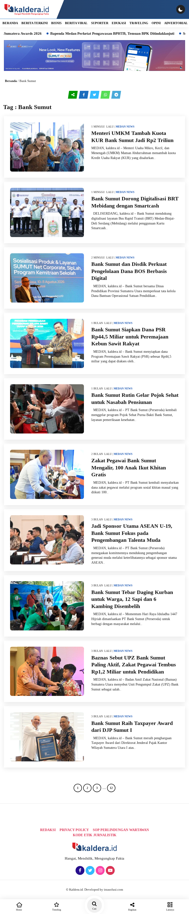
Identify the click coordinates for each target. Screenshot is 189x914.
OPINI (156, 23)
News (130, 126)
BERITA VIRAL (76, 23)
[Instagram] (99, 871)
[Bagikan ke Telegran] (116, 95)
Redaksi (48, 830)
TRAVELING (138, 23)
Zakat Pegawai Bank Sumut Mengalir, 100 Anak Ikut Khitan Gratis (128, 467)
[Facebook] (79, 871)
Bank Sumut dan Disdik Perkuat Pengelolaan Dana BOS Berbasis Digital (129, 271)
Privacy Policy (74, 830)
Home (19, 909)
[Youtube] (110, 871)
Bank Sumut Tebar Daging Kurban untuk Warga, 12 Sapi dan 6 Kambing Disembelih (132, 599)
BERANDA (10, 23)
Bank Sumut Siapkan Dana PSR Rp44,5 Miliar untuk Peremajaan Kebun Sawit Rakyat (129, 336)
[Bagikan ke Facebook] (84, 95)
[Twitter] (89, 871)
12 (111, 788)
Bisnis (56, 23)
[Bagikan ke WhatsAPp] (105, 95)
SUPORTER (99, 23)
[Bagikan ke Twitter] (95, 95)
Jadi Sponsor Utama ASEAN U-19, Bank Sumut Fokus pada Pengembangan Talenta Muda (131, 533)
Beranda (11, 81)
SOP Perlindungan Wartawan (121, 830)
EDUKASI (119, 23)
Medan (121, 126)
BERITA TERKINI (34, 23)
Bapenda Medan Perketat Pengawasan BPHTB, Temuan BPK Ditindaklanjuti (91, 33)
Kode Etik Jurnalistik (94, 835)
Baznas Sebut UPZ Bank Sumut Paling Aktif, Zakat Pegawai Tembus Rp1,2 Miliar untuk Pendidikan (133, 665)
